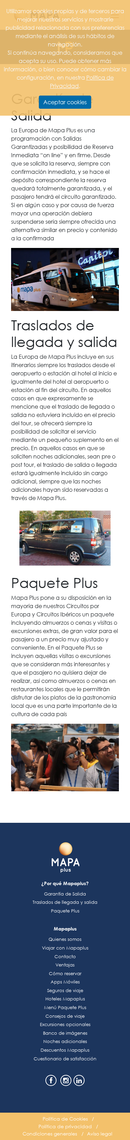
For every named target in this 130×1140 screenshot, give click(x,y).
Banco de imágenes (65, 1033)
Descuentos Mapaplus (65, 1050)
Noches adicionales (65, 1041)
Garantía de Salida (65, 894)
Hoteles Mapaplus (65, 999)
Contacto (65, 957)
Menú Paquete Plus (65, 1007)
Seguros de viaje (65, 991)
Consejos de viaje (65, 1016)
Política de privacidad (65, 1126)
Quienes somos (65, 939)
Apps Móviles (65, 982)
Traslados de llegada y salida (65, 902)
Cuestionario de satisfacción (65, 1059)
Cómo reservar (65, 974)
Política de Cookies (65, 1118)
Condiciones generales (50, 1133)
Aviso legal (99, 1133)
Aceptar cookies (65, 102)
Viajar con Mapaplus (65, 948)
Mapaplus (65, 929)
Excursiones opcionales (65, 1024)
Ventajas (65, 965)
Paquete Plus (65, 911)
